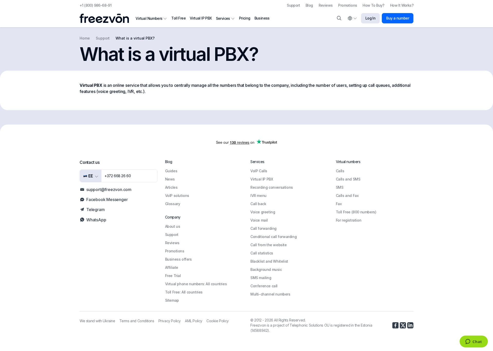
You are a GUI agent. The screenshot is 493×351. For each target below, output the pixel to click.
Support (293, 5)
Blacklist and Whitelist (269, 261)
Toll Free (178, 18)
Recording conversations (271, 187)
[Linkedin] (410, 325)
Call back (258, 204)
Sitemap (172, 300)
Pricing (244, 18)
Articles (171, 187)
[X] (403, 325)
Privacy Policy (169, 321)
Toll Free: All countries (184, 292)
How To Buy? (373, 5)
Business (262, 18)
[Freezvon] (106, 18)
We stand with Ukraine (97, 321)
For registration (349, 220)
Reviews (326, 5)
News (170, 179)
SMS (340, 187)
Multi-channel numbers (270, 294)
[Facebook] (395, 325)
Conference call (264, 286)
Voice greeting (262, 212)
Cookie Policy (217, 321)
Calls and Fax (347, 195)
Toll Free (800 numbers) (356, 212)
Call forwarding (263, 228)
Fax (339, 204)
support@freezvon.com (108, 189)
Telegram (95, 209)
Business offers (178, 259)
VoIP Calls (258, 171)
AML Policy (193, 321)
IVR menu (258, 195)
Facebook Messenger (107, 199)
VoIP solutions (177, 195)
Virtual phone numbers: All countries (196, 284)
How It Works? (401, 5)
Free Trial (173, 275)
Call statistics (261, 253)
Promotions (347, 5)
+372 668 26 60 (118, 176)
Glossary (172, 204)
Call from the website (268, 245)
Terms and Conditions (136, 321)
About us (172, 226)
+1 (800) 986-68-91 (95, 5)
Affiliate (171, 267)
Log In (370, 18)
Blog (309, 5)
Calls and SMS (348, 179)
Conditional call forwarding (273, 236)
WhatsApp (96, 219)
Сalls (340, 171)
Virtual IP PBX (201, 18)
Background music (266, 269)
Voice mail (259, 220)
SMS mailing (260, 278)
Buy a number (397, 18)
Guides (171, 171)
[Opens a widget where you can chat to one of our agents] (473, 342)
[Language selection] (352, 18)
